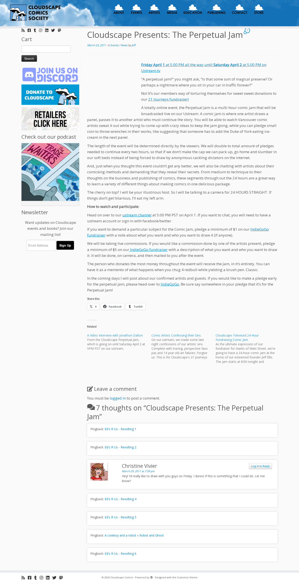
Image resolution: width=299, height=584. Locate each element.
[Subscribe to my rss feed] (24, 30)
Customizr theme (187, 577)
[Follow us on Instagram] (42, 30)
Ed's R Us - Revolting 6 (120, 553)
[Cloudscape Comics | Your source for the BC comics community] (34, 13)
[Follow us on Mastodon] (61, 30)
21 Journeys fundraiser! (168, 99)
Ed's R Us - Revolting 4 (120, 499)
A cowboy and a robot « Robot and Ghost (134, 535)
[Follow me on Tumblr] (36, 30)
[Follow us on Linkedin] (48, 30)
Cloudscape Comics (121, 577)
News (124, 45)
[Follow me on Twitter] (54, 30)
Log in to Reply (260, 466)
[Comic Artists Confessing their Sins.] (183, 346)
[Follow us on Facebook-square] (31, 30)
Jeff (133, 45)
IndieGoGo (170, 284)
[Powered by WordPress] (151, 576)
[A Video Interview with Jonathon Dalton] (119, 342)
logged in (118, 398)
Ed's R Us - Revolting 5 (120, 517)
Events (114, 45)
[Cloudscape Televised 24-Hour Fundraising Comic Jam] (248, 348)
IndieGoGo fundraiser (148, 249)
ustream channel (136, 214)
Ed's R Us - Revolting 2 (120, 447)
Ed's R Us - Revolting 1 (120, 429)
